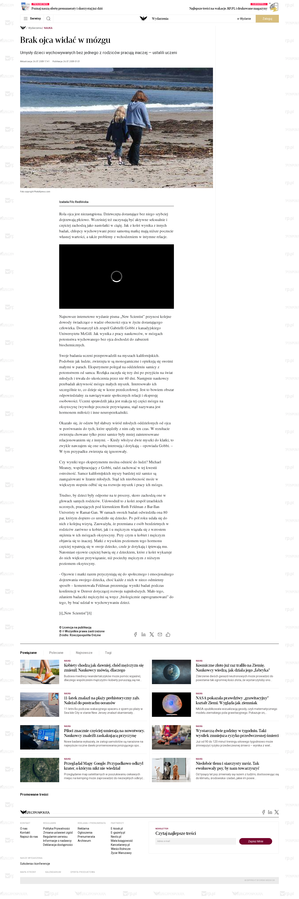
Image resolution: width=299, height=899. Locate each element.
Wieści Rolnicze (121, 848)
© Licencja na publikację (75, 627)
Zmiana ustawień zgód (58, 832)
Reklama (83, 828)
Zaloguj (267, 18)
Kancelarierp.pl (120, 844)
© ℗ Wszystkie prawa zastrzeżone (82, 631)
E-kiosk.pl (117, 828)
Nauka (48, 28)
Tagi (108, 653)
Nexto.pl (116, 836)
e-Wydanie (244, 18)
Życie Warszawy (121, 853)
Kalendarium (53, 872)
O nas (23, 828)
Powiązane (28, 653)
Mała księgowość (122, 840)
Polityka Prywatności (56, 828)
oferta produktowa (82, 872)
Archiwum (84, 840)
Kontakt (25, 832)
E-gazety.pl (118, 832)
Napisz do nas (29, 836)
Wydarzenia (160, 19)
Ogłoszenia (85, 832)
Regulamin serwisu (55, 836)
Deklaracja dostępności (58, 844)
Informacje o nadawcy (57, 840)
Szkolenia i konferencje (35, 863)
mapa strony (28, 872)
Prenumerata (86, 836)
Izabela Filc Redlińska (73, 202)
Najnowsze (84, 653)
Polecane (56, 653)
